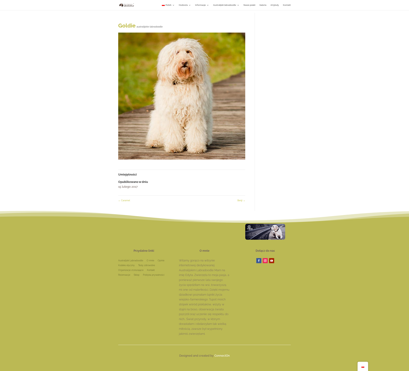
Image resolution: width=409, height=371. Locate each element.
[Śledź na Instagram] (265, 260)
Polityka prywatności (153, 275)
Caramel (124, 200)
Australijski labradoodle (224, 5)
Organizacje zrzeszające (130, 270)
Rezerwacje (124, 275)
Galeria (262, 5)
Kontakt (287, 5)
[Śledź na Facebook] (258, 260)
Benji (241, 200)
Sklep (136, 275)
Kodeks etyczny (126, 265)
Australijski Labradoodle (130, 260)
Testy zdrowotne (146, 265)
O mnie (150, 260)
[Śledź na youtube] (271, 260)
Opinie (161, 260)
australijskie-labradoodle (150, 26)
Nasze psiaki (249, 5)
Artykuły (274, 5)
